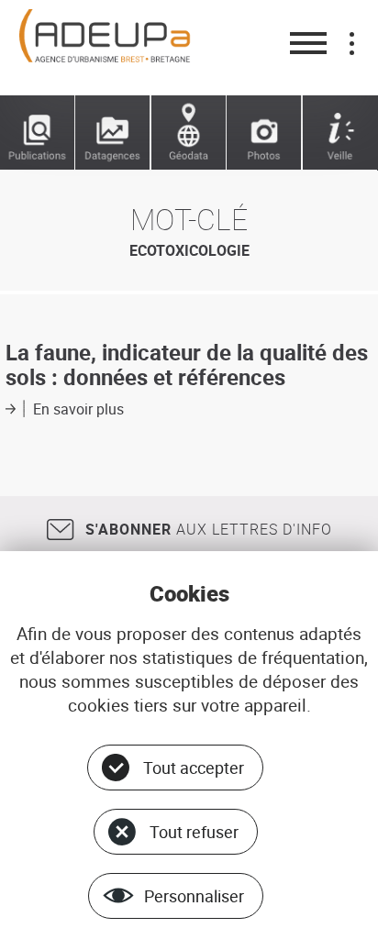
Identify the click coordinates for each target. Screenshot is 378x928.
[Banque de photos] (264, 133)
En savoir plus (78, 409)
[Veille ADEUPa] (340, 133)
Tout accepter (193, 768)
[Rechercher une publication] (37, 133)
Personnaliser (194, 896)
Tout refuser (194, 832)
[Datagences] (112, 133)
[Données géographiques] (189, 133)
